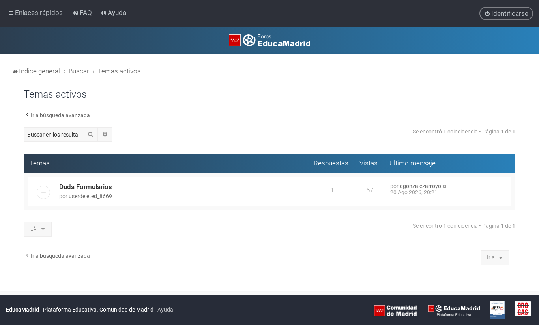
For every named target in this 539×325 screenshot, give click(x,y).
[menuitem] (83, 13)
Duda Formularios (85, 187)
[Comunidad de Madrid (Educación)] (395, 310)
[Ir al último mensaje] (444, 186)
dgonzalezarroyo (420, 186)
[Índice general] (269, 40)
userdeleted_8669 (90, 196)
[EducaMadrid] (454, 310)
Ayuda (165, 309)
